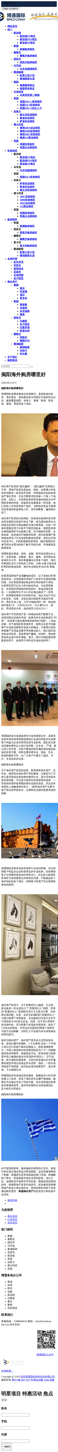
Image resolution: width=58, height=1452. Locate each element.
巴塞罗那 (25, 327)
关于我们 (12, 357)
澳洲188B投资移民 (30, 131)
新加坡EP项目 (27, 36)
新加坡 (17, 32)
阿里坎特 (25, 330)
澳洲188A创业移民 (30, 127)
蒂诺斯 (23, 304)
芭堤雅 (23, 291)
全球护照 (12, 258)
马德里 (23, 321)
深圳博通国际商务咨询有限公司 (37, 1376)
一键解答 (6, 1446)
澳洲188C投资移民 (30, 134)
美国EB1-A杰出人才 (31, 108)
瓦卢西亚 (25, 324)
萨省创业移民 (27, 121)
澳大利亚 (19, 124)
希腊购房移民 (27, 49)
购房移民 (12, 219)
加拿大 (17, 111)
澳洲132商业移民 (29, 137)
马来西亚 (19, 91)
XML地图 (49, 1380)
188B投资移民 (27, 199)
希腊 (16, 46)
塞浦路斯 (19, 72)
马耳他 (17, 65)
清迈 (22, 294)
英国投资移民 (27, 144)
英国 (16, 141)
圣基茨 (17, 272)
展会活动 (12, 1216)
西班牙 (17, 59)
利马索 (23, 353)
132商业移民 (26, 206)
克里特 (23, 308)
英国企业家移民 (28, 147)
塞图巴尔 (25, 340)
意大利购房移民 (28, 245)
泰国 (16, 82)
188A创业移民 (27, 203)
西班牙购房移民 (28, 62)
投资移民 (12, 150)
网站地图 (38, 1380)
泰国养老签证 (27, 88)
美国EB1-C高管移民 (31, 101)
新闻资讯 (12, 360)
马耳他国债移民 (28, 69)
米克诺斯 (25, 311)
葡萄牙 (17, 52)
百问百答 (12, 1222)
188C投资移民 (27, 196)
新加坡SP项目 (27, 42)
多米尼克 (19, 262)
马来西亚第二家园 (30, 95)
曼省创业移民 (27, 118)
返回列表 (12, 1200)
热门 (9, 29)
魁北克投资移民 (28, 114)
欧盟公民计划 (27, 75)
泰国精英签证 (27, 85)
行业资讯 (12, 1219)
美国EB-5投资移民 (30, 105)
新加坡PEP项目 (28, 39)
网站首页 (12, 26)
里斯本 (23, 337)
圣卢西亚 (19, 278)
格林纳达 (19, 268)
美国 (16, 98)
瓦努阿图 (19, 275)
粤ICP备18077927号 (22, 1380)
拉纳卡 (23, 350)
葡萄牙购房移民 (28, 55)
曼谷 (22, 288)
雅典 (22, 314)
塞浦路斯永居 (27, 78)
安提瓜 (17, 265)
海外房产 (12, 281)
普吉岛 (23, 298)
